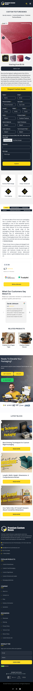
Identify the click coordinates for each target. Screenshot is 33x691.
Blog (4, 599)
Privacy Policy (6, 626)
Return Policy (6, 634)
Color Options (6, 129)
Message (5, 151)
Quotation (5, 607)
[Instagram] (16, 689)
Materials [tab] (5, 210)
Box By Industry (7, 15)
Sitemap (5, 622)
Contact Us (6, 595)
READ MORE (16, 449)
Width (14, 108)
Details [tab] (6, 207)
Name (4, 95)
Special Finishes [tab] (27, 210)
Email (19, 95)
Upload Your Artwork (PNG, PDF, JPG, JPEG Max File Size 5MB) (16, 136)
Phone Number (7, 101)
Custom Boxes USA (7, 638)
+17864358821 (6, 553)
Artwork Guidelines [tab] (15, 207)
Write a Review (16, 284)
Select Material (7, 122)
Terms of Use (6, 630)
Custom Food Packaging (9, 568)
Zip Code (20, 101)
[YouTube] (20, 689)
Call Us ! (18, 374)
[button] (5, 58)
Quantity (5, 144)
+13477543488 (6, 550)
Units (4, 115)
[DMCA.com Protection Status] (5, 666)
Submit (16, 164)
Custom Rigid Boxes (8, 572)
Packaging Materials (8, 580)
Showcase (5, 618)
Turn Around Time (22, 129)
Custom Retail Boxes (18, 15)
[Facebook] (13, 689)
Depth (24, 108)
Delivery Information (8, 603)
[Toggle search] (26, 3)
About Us (5, 591)
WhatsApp (8, 380)
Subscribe (16, 662)
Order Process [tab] (25, 207)
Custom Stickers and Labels (10, 576)
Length (5, 108)
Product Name (21, 115)
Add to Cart (16, 69)
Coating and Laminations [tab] (15, 210)
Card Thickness (21, 122)
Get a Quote (7, 374)
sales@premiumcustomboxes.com (11, 547)
